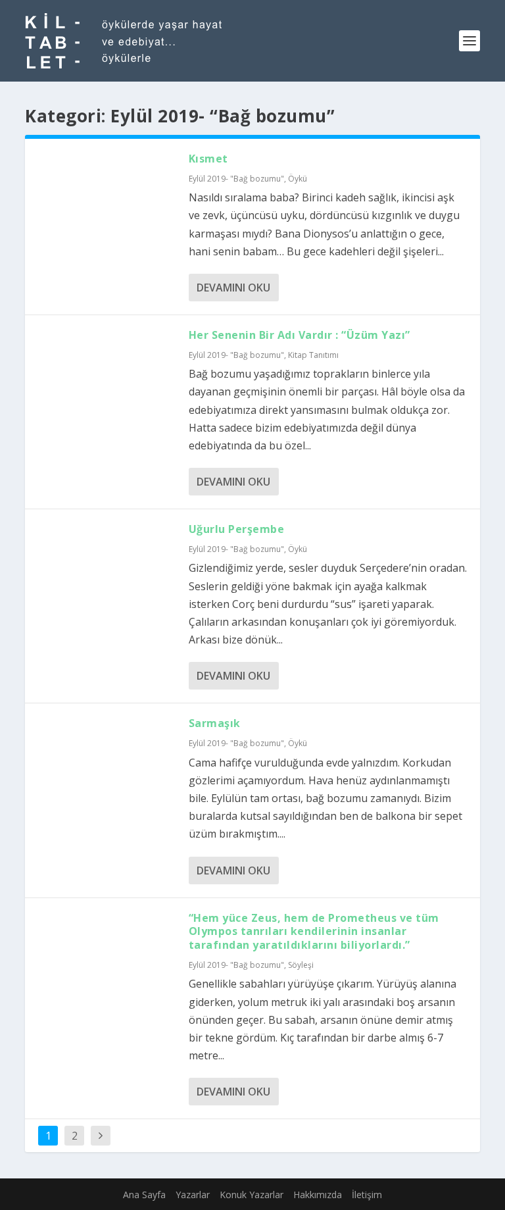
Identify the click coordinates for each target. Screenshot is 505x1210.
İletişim (367, 1194)
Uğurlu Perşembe (237, 529)
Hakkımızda (317, 1194)
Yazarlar (193, 1194)
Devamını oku (233, 287)
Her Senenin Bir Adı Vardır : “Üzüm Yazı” (299, 335)
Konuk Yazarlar (251, 1194)
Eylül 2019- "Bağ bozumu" (236, 178)
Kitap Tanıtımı (313, 355)
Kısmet (208, 158)
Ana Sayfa (144, 1194)
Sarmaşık (215, 723)
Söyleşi (301, 965)
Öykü (297, 178)
